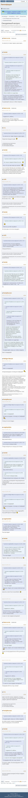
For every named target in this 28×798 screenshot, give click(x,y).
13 (25, 30)
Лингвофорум (6, 4)
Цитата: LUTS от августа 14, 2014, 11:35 (13, 217)
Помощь (12, 793)
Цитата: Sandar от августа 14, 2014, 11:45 (13, 184)
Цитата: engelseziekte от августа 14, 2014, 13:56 (14, 458)
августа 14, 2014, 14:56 (6, 731)
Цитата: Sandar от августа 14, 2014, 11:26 (14, 158)
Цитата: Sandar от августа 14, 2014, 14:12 (13, 663)
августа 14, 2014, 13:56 (6, 429)
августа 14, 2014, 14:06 (6, 454)
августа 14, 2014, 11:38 (6, 54)
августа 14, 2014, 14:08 (6, 521)
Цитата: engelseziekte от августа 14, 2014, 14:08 (14, 544)
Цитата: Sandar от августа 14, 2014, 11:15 (14, 62)
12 (23, 30)
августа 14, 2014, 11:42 (6, 130)
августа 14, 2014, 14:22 (6, 660)
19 (9, 32)
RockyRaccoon (7, 293)
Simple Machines (17, 795)
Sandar (5, 52)
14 (1, 32)
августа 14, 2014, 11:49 (6, 264)
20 (10, 32)
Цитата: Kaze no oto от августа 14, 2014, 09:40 (14, 432)
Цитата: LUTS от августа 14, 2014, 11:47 (13, 267)
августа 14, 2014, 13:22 (6, 360)
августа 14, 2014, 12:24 (6, 295)
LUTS (4, 179)
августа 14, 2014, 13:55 (6, 401)
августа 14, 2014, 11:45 (6, 152)
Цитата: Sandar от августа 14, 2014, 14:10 (13, 568)
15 (3, 32)
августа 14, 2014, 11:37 (6, 40)
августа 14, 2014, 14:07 (6, 491)
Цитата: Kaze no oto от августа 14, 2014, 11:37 (14, 133)
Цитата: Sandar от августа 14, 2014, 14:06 (13, 524)
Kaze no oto (16, 18)
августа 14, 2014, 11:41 (6, 110)
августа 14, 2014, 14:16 (6, 624)
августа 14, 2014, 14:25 (6, 694)
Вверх (2, 781)
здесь (22, 11)
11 (22, 30)
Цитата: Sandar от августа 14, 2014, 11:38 (13, 298)
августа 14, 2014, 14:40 (6, 712)
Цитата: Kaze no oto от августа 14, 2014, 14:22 (14, 734)
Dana (13, 18)
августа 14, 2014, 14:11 (6, 564)
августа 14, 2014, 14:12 (6, 598)
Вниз (2, 30)
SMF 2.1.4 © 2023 (11, 795)
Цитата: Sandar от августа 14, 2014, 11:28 (13, 113)
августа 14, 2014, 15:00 (6, 770)
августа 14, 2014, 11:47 (6, 181)
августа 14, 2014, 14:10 (6, 540)
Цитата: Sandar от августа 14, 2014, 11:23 (14, 220)
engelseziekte (7, 427)
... (11, 32)
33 (13, 32)
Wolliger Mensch (8, 358)
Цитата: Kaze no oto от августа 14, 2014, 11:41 (14, 240)
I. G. (4, 128)
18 (7, 32)
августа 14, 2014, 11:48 (6, 237)
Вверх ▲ (16, 793)
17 (6, 32)
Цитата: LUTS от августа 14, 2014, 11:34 (13, 155)
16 (4, 32)
